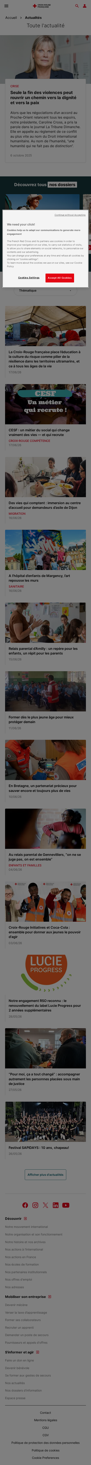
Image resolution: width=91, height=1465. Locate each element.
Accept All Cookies (60, 277)
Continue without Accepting (70, 215)
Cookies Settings (29, 277)
